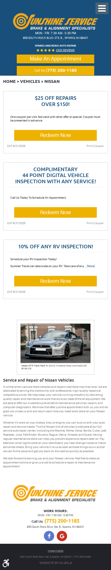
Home (9, 81)
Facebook (49, 536)
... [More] (89, 266)
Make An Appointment (55, 59)
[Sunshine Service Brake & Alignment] (55, 21)
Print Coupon (95, 146)
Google (62, 536)
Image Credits (56, 550)
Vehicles (30, 81)
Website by (55, 563)
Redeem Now (55, 135)
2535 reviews (65, 50)
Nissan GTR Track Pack (33, 365)
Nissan (52, 81)
